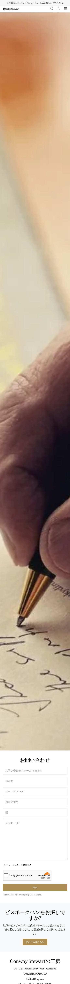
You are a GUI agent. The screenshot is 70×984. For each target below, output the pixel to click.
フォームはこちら (35, 942)
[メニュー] (65, 9)
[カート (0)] (58, 9)
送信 (35, 887)
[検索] (52, 9)
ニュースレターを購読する (18, 865)
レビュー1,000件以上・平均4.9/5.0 (47, 3)
